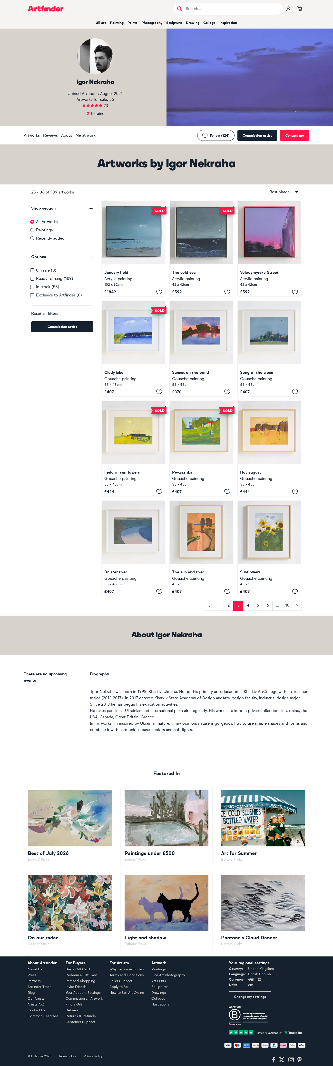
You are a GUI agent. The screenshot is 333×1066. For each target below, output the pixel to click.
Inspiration (228, 23)
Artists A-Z (36, 1004)
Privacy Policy (93, 1056)
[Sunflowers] (269, 548)
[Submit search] (179, 9)
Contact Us (36, 1010)
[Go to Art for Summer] (263, 826)
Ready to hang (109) (54, 278)
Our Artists (36, 998)
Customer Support (80, 1022)
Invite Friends (76, 987)
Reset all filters (44, 313)
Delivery (72, 1010)
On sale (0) (46, 270)
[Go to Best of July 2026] (70, 826)
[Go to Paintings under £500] (167, 826)
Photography (151, 23)
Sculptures (159, 987)
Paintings (44, 230)
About (66, 135)
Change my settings (250, 997)
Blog (31, 993)
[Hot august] (269, 448)
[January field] (133, 248)
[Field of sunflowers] (133, 448)
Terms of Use (67, 1056)
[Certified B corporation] (248, 1015)
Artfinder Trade (39, 987)
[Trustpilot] (265, 1031)
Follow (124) (219, 135)
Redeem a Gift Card (81, 975)
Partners (34, 981)
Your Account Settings (83, 993)
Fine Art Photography (168, 975)
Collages (158, 998)
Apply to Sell (119, 987)
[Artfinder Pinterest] (299, 1060)
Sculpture (174, 23)
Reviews (50, 135)
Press (32, 975)
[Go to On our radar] (70, 911)
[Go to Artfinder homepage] (45, 8)
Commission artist (257, 135)
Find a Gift (74, 1004)
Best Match (279, 192)
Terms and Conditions (126, 975)
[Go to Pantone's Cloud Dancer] (263, 911)
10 (287, 605)
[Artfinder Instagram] (291, 1060)
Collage (209, 23)
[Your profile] (288, 8)
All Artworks (47, 221)
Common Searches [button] (43, 1016)
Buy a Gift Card (78, 969)
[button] (62, 208)
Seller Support (120, 981)
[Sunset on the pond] (201, 348)
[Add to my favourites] (159, 292)
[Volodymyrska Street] (269, 248)
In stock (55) (47, 286)
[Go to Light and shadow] (167, 911)
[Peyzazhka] (201, 448)
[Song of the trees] (269, 348)
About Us (35, 969)
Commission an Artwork (84, 998)
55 (111, 99)
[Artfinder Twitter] (282, 1060)
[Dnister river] (133, 548)
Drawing (192, 23)
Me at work (86, 135)
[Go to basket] (299, 8)
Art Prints (158, 981)
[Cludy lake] (133, 348)
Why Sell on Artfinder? (127, 969)
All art (101, 23)
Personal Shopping (80, 981)
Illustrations (160, 1004)
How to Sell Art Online (126, 993)
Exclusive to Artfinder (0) (59, 295)
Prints (132, 23)
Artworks (32, 135)
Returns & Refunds (81, 1016)
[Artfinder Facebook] (273, 1060)
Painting (117, 23)
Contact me (294, 135)
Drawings (158, 993)
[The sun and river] (201, 548)
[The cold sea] (201, 248)
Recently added (50, 238)
